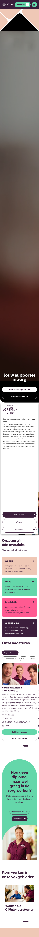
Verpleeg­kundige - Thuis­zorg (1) (12, 689)
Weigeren (19, 522)
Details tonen (18, 529)
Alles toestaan (19, 514)
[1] (25, 746)
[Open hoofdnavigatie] (34, 4)
